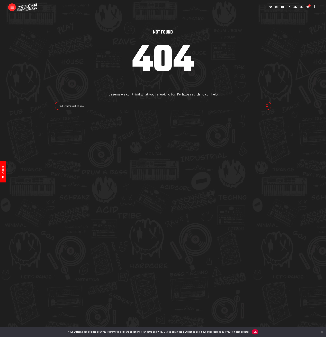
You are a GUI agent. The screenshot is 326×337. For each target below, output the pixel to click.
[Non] (321, 332)
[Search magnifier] (267, 105)
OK (255, 331)
